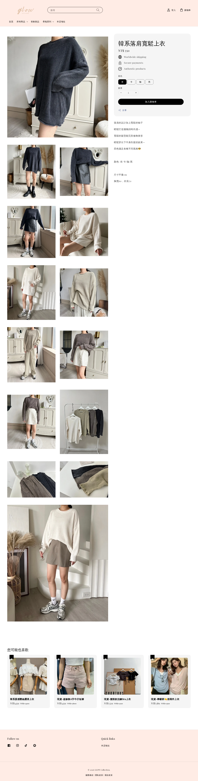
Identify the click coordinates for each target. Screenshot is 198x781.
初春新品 (35, 21)
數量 (120, 88)
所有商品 (21, 21)
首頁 (11, 21)
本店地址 (61, 21)
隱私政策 (99, 775)
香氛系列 (47, 21)
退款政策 (109, 775)
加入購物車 (151, 101)
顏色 (120, 76)
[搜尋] (98, 10)
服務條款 (89, 775)
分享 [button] (124, 110)
